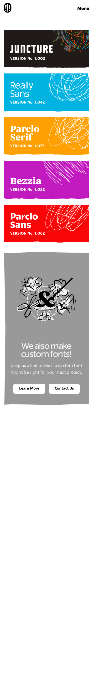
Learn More (29, 388)
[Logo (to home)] (7, 9)
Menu (83, 9)
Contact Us (64, 388)
